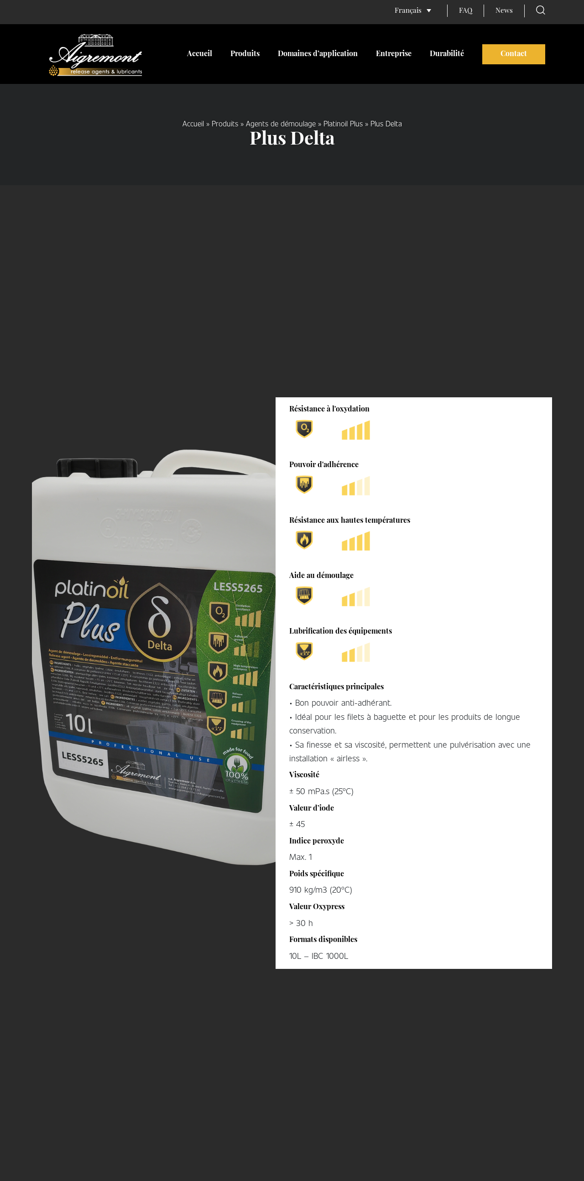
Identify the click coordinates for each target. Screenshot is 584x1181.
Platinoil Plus (343, 123)
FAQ (465, 11)
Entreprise (394, 54)
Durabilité (447, 54)
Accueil (199, 54)
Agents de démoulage (281, 123)
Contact (514, 54)
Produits (245, 54)
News (504, 11)
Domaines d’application (318, 54)
